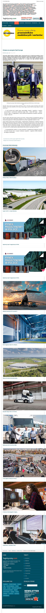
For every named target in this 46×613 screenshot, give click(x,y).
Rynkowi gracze (28, 22)
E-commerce (11, 593)
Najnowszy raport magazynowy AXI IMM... (11, 244)
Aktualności (11, 22)
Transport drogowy (12, 584)
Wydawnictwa (34, 22)
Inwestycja (5, 593)
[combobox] (32, 585)
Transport (19, 584)
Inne (26, 575)
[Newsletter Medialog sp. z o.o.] (32, 595)
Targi (4, 586)
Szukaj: (25, 585)
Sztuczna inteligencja (10, 586)
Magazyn (15, 589)
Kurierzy (16, 591)
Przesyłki (8, 587)
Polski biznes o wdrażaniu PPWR (9, 545)
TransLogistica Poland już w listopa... (10, 478)
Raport (4, 587)
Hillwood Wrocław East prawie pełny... (10, 378)
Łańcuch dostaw (6, 591)
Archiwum (27, 578)
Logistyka (12, 591)
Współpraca (5, 584)
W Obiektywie (27, 565)
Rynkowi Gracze (28, 568)
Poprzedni (41, 145)
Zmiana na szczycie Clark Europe (13, 50)
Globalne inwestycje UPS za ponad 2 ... (10, 311)
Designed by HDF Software (37, 606)
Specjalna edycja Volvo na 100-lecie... (10, 411)
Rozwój (16, 586)
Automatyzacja (6, 595)
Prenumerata (27, 573)
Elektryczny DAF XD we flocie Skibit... (10, 445)
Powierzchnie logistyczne (16, 587)
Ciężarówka (17, 593)
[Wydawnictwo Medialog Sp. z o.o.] (10, 18)
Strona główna (5, 22)
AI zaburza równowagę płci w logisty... (10, 511)
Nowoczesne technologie (8, 589)
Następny (42, 145)
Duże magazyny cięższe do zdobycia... (10, 344)
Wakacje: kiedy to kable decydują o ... (10, 177)
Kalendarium (21, 22)
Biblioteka (16, 22)
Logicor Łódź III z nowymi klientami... (10, 211)
